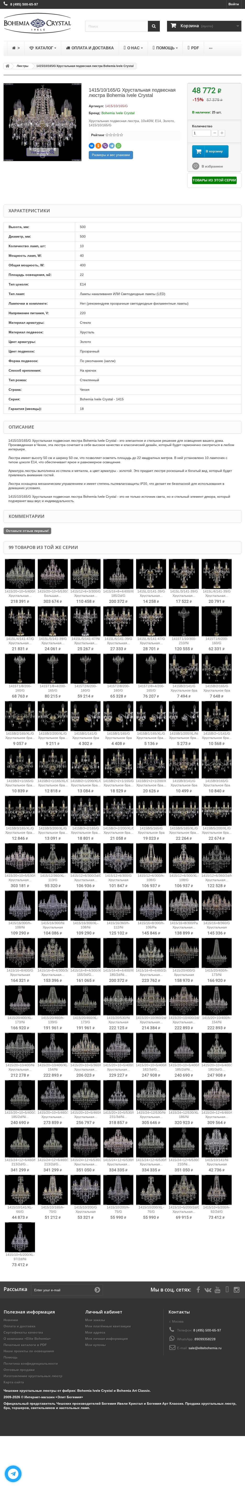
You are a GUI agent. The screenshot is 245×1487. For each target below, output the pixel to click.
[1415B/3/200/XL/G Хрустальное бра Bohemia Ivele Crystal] (53, 811)
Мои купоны (95, 1345)
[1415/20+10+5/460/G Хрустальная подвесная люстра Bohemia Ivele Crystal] (85, 1095)
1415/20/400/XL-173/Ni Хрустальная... (20, 1022)
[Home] (6, 66)
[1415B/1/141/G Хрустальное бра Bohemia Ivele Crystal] (85, 716)
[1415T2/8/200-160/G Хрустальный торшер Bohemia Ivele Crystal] (118, 669)
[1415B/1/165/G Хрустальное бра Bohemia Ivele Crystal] (118, 716)
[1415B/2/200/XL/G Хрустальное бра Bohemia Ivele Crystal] (53, 716)
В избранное (212, 166)
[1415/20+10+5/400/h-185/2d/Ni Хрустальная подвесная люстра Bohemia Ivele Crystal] (184, 1048)
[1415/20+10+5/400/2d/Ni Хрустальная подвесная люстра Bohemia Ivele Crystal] (118, 1048)
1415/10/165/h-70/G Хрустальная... (52, 1211)
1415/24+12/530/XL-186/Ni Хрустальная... (184, 1117)
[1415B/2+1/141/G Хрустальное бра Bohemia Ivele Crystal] (216, 716)
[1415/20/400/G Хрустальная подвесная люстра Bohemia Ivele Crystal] (184, 953)
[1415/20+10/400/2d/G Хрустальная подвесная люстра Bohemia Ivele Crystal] (184, 1000)
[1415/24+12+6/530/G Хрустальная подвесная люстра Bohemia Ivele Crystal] (118, 1142)
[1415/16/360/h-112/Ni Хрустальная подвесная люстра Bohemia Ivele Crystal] (118, 905)
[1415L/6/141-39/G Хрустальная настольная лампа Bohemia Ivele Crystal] (118, 621)
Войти (233, 4)
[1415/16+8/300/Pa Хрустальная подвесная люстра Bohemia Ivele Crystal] (184, 905)
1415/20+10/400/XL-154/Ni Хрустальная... (53, 1069)
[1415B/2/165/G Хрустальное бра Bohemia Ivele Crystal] (216, 669)
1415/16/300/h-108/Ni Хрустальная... (20, 927)
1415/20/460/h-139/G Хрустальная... (52, 1022)
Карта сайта (14, 1382)
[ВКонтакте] (92, 146)
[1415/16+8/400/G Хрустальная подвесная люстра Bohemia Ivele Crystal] (20, 953)
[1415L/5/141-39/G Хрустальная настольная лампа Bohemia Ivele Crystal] (53, 621)
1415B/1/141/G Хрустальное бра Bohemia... (85, 738)
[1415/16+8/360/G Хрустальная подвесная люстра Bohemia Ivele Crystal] (216, 905)
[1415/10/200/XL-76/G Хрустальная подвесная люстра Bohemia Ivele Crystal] (151, 1190)
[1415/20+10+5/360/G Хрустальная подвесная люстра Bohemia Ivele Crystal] (85, 1048)
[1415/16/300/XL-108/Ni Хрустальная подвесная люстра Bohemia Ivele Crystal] (85, 905)
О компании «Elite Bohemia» (27, 1339)
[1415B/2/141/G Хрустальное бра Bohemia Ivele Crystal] (184, 669)
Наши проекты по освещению (29, 1351)
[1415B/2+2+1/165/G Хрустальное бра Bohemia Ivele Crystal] (118, 763)
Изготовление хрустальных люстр (33, 1376)
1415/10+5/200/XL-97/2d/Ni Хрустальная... (20, 1259)
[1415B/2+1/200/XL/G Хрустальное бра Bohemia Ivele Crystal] (85, 763)
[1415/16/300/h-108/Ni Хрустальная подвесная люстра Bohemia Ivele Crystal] (20, 905)
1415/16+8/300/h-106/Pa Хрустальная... (151, 927)
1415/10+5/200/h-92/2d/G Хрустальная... (216, 1211)
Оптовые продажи (19, 1370)
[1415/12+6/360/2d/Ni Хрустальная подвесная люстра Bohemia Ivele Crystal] (216, 858)
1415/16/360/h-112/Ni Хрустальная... (118, 927)
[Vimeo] (227, 1289)
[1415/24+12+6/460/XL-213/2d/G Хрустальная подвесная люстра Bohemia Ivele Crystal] (53, 1142)
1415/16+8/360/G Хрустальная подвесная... (216, 927)
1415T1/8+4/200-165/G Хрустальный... (53, 690)
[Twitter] (208, 1289)
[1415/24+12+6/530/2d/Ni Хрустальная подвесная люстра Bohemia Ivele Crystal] (85, 1142)
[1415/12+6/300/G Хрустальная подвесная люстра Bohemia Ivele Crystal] (118, 858)
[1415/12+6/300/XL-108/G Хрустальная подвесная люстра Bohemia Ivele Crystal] (184, 858)
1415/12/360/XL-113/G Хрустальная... (53, 880)
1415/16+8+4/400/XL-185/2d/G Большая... (119, 595)
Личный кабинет (103, 1312)
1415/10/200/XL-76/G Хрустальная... (151, 1211)
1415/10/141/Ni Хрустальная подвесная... (216, 1164)
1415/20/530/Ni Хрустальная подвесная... (118, 1022)
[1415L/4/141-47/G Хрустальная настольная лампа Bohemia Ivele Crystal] (20, 621)
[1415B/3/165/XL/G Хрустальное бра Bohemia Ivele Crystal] (20, 811)
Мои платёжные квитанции (108, 1326)
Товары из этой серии (214, 180)
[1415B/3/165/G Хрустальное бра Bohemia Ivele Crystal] (216, 763)
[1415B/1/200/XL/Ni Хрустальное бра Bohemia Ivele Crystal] (184, 716)
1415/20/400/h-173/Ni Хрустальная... (216, 974)
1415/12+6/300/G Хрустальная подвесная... (118, 880)
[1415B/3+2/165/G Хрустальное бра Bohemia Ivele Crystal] (85, 811)
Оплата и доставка (19, 1326)
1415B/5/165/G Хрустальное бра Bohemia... (151, 832)
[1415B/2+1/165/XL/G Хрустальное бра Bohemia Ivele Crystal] (53, 763)
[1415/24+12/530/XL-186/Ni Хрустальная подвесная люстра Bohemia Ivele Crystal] (184, 1095)
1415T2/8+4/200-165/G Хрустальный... (151, 690)
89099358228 (205, 1339)
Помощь (11, 1357)
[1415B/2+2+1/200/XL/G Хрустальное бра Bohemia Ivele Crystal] (151, 763)
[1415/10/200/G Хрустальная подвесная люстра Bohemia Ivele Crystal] (85, 1190)
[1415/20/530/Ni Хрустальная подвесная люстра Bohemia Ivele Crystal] (118, 1000)
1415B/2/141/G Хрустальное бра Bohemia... (184, 690)
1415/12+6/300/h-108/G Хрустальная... (151, 880)
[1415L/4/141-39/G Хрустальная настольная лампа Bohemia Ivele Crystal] (216, 574)
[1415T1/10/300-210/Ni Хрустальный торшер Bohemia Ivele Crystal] (184, 621)
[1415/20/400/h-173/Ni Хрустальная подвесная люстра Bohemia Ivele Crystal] (216, 953)
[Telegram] (112, 146)
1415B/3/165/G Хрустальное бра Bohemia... (216, 785)
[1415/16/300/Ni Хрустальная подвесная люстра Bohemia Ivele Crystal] (53, 905)
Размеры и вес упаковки (111, 155)
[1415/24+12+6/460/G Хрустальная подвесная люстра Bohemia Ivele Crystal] (216, 1095)
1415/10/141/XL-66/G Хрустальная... (20, 1211)
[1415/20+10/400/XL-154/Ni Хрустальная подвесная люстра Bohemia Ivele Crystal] (53, 1048)
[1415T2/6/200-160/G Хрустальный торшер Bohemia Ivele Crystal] (85, 669)
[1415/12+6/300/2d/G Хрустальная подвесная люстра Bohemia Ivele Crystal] (85, 858)
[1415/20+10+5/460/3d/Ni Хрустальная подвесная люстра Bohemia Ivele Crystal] (53, 1095)
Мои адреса (95, 1332)
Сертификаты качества (23, 1332)
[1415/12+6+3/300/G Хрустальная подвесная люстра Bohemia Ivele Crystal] (85, 574)
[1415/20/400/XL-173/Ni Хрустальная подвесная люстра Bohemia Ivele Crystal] (20, 1000)
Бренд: (94, 113)
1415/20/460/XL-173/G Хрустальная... (85, 1022)
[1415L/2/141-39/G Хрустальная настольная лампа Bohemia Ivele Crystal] (151, 574)
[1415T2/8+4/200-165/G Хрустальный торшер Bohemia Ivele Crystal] (151, 669)
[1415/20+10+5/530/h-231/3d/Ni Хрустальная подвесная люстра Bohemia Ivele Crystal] (118, 1095)
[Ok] (97, 1290)
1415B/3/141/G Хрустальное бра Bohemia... (184, 785)
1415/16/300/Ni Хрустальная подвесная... (52, 927)
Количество (202, 126)
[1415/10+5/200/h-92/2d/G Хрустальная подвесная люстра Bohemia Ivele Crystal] (216, 1190)
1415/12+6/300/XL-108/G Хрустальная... (184, 880)
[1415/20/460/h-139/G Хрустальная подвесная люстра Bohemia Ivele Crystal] (53, 1000)
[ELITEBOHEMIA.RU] (41, 23)
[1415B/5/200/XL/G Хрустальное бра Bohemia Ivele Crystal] (216, 811)
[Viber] (105, 146)
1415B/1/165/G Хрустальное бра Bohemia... (118, 738)
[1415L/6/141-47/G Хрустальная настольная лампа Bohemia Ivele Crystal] (151, 621)
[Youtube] (217, 1289)
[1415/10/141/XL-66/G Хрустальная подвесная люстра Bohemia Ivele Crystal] (20, 1190)
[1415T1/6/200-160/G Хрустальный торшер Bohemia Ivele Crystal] (216, 621)
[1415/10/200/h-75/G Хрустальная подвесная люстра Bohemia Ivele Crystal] (118, 1190)
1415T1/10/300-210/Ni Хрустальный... (184, 643)
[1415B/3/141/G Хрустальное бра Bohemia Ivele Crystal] (184, 763)
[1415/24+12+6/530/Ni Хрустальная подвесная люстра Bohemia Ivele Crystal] (151, 1142)
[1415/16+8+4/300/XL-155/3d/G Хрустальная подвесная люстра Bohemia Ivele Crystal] (85, 953)
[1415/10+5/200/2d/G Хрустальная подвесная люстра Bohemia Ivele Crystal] (184, 1190)
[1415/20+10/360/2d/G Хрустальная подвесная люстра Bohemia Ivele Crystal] (151, 1000)
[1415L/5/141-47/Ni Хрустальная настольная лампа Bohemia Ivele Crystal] (85, 621)
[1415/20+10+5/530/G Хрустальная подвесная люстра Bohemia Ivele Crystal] (20, 858)
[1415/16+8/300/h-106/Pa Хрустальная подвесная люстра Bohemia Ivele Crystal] (151, 905)
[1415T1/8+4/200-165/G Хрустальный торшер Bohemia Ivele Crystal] (53, 669)
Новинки (11, 1320)
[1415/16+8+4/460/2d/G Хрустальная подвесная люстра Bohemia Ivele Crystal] (151, 953)
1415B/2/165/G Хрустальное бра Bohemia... (216, 690)
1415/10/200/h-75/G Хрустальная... (118, 1211)
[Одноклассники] (98, 146)
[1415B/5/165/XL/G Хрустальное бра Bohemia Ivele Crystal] (184, 811)
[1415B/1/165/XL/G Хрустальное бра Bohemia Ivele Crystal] (151, 716)
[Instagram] (236, 1289)
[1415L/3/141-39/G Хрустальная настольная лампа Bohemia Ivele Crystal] (184, 574)
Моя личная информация (106, 1339)
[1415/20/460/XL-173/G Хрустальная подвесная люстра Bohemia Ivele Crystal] (85, 1000)
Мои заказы (95, 1320)
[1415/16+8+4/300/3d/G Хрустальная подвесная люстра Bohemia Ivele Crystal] (53, 953)
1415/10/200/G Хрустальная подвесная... (85, 1211)
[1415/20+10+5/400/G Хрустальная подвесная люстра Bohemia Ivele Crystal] (20, 574)
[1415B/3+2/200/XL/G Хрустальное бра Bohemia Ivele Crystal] (118, 811)
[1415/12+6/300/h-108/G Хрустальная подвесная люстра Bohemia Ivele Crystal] (151, 858)
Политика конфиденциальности (31, 1363)
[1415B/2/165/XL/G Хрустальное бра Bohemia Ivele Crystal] (20, 716)
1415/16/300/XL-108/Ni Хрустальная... (85, 927)
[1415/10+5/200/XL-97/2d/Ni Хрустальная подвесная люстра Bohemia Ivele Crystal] (20, 1237)
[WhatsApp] (118, 146)
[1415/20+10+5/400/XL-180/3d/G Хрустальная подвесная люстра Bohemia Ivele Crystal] (216, 1048)
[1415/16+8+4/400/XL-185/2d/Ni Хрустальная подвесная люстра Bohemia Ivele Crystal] (118, 953)
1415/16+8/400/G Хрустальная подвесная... (20, 974)
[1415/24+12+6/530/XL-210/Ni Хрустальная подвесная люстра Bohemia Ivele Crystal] (184, 1142)
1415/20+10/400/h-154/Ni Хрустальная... (216, 1022)
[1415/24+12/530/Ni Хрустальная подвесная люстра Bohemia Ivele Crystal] (151, 1095)
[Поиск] (154, 26)
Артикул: (96, 106)
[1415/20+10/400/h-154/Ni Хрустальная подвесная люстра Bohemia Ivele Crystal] (216, 1000)
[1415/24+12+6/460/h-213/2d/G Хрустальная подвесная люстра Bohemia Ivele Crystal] (20, 1142)
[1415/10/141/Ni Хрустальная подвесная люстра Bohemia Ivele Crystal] (216, 1142)
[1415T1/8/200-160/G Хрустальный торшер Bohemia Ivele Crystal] (20, 669)
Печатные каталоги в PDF (25, 1345)
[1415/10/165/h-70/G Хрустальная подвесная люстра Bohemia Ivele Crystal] (53, 1190)
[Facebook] (198, 1289)
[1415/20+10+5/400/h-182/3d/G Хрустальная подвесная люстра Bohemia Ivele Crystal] (151, 1048)
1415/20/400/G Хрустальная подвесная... (184, 974)
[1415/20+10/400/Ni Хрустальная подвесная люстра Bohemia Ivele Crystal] (20, 1048)
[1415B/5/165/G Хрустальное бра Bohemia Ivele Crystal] (151, 811)
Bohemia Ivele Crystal (117, 113)
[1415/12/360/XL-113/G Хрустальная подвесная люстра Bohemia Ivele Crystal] (53, 858)
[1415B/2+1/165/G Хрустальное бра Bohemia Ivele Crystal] (20, 763)
